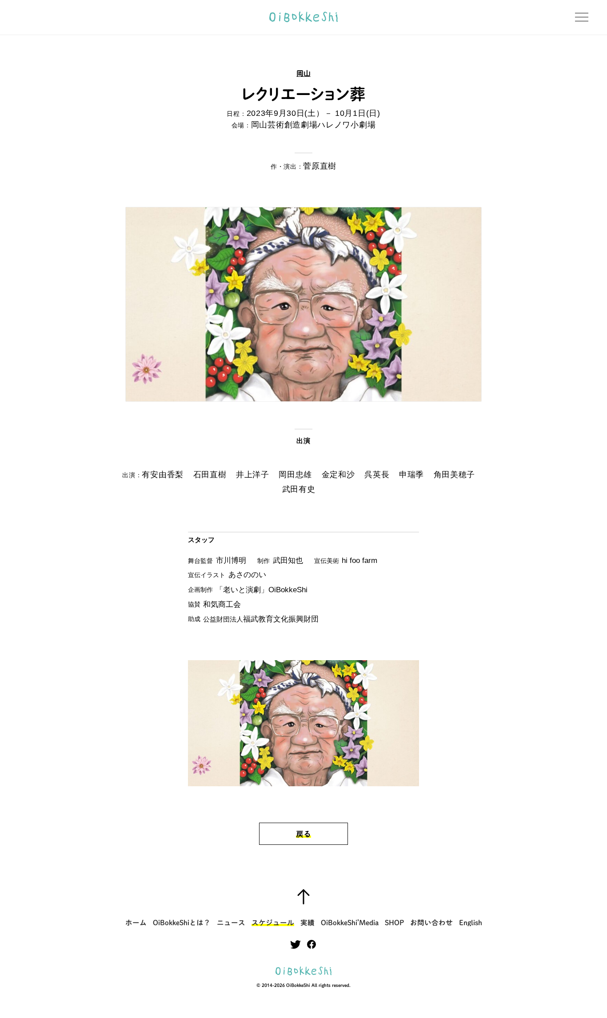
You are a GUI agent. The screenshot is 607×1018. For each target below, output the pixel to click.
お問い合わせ (431, 922)
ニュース (231, 922)
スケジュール (273, 922)
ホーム (136, 922)
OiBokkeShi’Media (350, 922)
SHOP (394, 922)
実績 (307, 922)
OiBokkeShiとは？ (182, 922)
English (470, 922)
